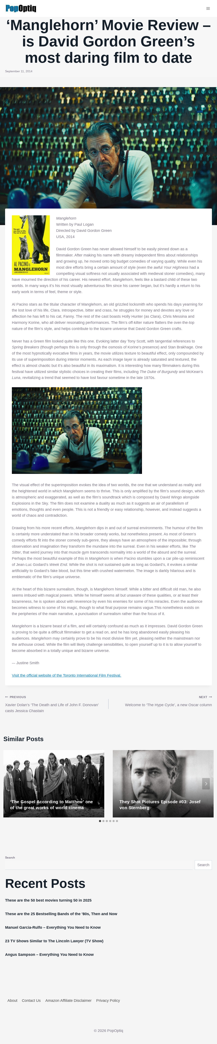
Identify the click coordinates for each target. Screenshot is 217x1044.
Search (10, 857)
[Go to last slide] (11, 783)
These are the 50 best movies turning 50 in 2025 (48, 900)
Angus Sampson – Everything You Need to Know (49, 954)
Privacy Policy (108, 1000)
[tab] (100, 821)
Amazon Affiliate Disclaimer (68, 1000)
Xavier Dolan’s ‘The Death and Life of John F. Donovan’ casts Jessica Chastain (52, 704)
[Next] (206, 783)
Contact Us (31, 1000)
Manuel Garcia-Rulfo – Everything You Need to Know (53, 927)
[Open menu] (208, 8)
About (12, 1000)
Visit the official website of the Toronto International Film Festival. (66, 675)
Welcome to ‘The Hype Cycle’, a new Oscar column (168, 701)
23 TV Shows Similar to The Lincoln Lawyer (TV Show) (54, 941)
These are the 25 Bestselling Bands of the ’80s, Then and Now (61, 914)
